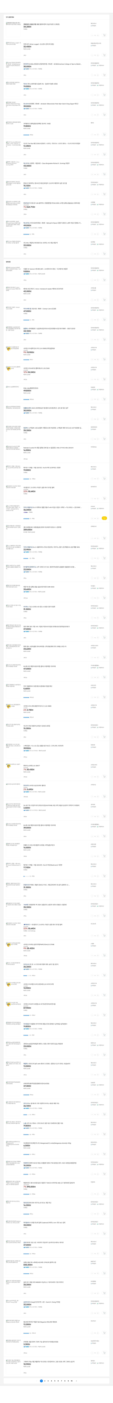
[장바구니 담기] (104, 35)
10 (71, 1381)
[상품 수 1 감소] (92, 35)
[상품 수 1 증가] (97, 35)
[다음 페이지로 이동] (76, 1381)
